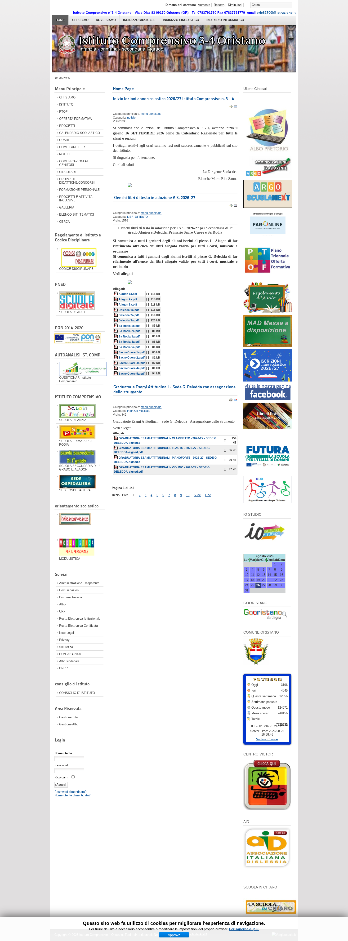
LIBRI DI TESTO (137, 216)
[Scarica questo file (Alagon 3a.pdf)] (116, 304)
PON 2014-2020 (70, 654)
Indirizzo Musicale (139, 20)
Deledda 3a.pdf (129, 320)
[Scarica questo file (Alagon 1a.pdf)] (116, 294)
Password (61, 765)
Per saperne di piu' (244, 929)
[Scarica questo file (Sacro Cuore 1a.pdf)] (116, 352)
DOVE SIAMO (106, 20)
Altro (62, 604)
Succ (197, 495)
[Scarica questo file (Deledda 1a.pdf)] (116, 310)
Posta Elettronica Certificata (78, 625)
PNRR (63, 668)
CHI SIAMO (80, 20)
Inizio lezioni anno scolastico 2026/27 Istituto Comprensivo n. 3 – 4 (173, 98)
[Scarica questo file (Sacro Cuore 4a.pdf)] (116, 368)
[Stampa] (231, 107)
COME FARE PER (72, 147)
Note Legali (67, 633)
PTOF (63, 111)
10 (187, 495)
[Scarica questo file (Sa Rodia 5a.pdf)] (116, 347)
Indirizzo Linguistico (181, 20)
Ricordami (61, 777)
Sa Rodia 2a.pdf (129, 331)
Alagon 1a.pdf (128, 294)
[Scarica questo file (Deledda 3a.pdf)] (116, 320)
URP (62, 611)
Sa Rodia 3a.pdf (129, 336)
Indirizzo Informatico (225, 20)
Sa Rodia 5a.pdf (129, 347)
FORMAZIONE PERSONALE (79, 189)
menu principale (151, 113)
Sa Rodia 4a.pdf (129, 341)
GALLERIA (66, 207)
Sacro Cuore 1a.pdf (132, 352)
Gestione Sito (68, 717)
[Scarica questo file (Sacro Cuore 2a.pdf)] (116, 357)
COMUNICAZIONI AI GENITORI (73, 163)
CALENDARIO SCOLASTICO (79, 133)
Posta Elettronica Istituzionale (79, 618)
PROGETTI (67, 126)
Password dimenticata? (70, 792)
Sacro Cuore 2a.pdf (132, 357)
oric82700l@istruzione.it (276, 12)
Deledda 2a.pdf (129, 315)
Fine (208, 495)
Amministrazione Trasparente (79, 583)
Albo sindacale (69, 661)
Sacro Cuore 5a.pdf (132, 373)
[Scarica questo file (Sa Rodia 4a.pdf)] (116, 341)
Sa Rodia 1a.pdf (129, 325)
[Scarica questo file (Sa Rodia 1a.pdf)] (116, 325)
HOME (60, 20)
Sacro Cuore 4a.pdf (132, 368)
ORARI (64, 140)
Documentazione (70, 597)
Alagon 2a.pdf (128, 299)
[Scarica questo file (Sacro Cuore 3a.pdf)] (116, 363)
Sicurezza (66, 647)
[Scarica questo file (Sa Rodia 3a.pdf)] (116, 336)
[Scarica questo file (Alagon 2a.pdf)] (116, 299)
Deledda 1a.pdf (129, 310)
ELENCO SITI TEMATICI (76, 214)
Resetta (219, 5)
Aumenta (204, 5)
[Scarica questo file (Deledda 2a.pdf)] (116, 315)
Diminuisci (235, 5)
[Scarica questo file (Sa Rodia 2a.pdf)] (116, 331)
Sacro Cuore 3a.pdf (132, 363)
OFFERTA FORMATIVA (75, 118)
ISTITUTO (66, 104)
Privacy (64, 640)
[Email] (235, 107)
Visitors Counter (267, 739)
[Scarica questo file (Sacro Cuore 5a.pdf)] (116, 373)
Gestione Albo (68, 724)
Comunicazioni (69, 590)
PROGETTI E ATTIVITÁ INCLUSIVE (76, 198)
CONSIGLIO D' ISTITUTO (77, 693)
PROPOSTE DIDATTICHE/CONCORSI (77, 180)
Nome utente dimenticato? (72, 795)
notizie (131, 117)
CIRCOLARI (67, 172)
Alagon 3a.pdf (128, 304)
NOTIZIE (65, 154)
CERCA (64, 221)
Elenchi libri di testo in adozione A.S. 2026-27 (154, 197)
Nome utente (63, 753)
